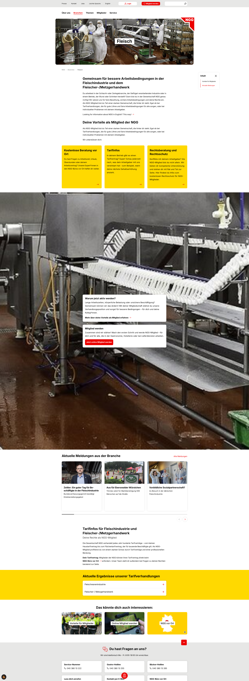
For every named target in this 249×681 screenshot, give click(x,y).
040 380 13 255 (117, 668)
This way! (127, 114)
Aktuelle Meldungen (208, 85)
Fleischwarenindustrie (95, 584)
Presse (64, 3)
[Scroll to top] (184, 642)
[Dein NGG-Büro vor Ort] (124, 675)
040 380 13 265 (159, 668)
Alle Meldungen (180, 456)
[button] (66, 13)
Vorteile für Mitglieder (209, 81)
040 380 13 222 (74, 668)
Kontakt (73, 3)
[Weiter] (185, 519)
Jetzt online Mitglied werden (99, 342)
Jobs (83, 3)
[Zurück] (179, 519)
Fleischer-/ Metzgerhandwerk (99, 592)
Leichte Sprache (95, 3)
